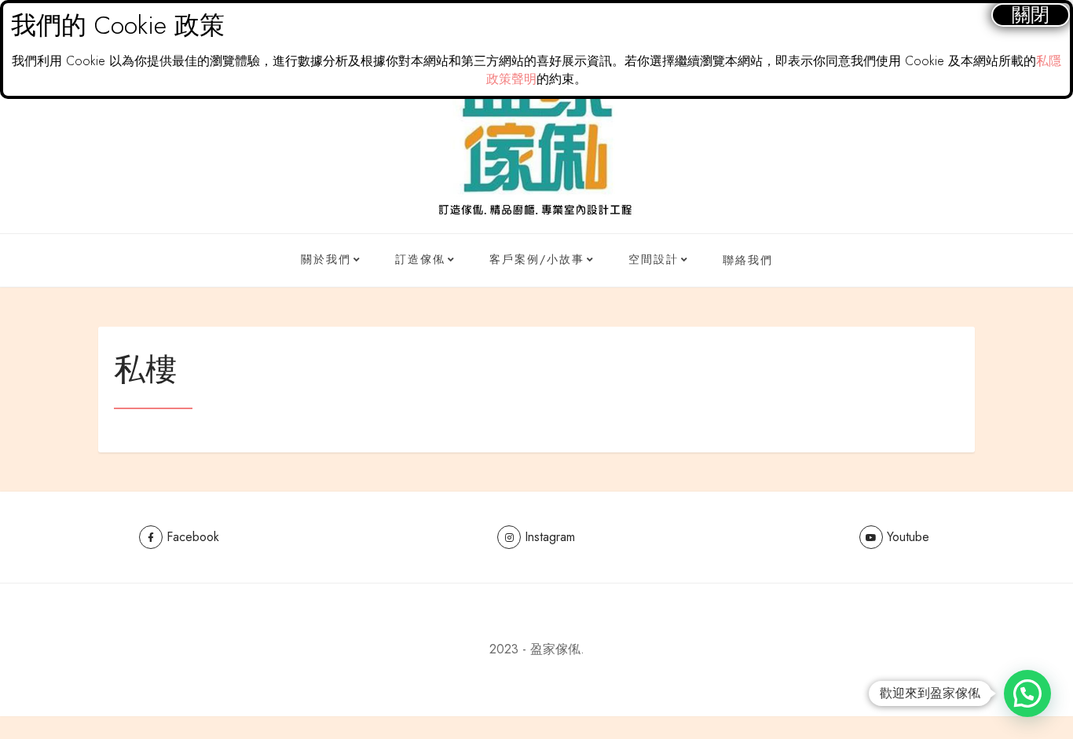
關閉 (1030, 14)
